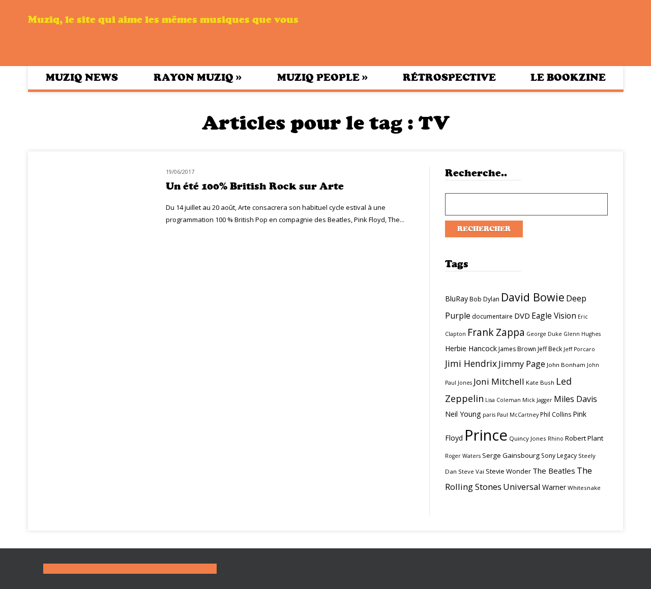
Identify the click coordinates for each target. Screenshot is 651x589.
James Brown (517, 349)
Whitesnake (584, 487)
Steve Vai (471, 471)
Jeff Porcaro (579, 349)
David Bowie (533, 297)
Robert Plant (584, 438)
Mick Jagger (537, 400)
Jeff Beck (550, 349)
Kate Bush (540, 382)
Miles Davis (575, 399)
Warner (554, 487)
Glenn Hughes (582, 333)
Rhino (556, 438)
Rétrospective (449, 77)
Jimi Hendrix (471, 363)
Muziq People (322, 77)
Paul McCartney (518, 414)
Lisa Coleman (503, 400)
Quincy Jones (527, 438)
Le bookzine (568, 77)
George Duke (544, 333)
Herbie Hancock (471, 348)
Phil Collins (555, 414)
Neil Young (463, 414)
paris (489, 414)
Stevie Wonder (508, 471)
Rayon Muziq (198, 77)
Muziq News (82, 77)
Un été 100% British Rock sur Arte (255, 186)
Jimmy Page (521, 363)
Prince (486, 435)
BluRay (456, 298)
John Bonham (566, 364)
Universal (522, 486)
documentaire (492, 316)
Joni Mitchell (499, 381)
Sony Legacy (559, 455)
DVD (522, 316)
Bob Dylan (484, 299)
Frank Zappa (496, 332)
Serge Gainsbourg (511, 455)
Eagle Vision (553, 315)
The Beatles (553, 471)
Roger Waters (463, 455)
